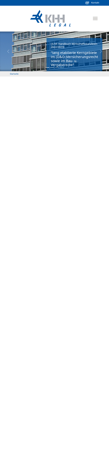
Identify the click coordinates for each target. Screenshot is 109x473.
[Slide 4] (62, 67)
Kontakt (95, 2)
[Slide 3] (57, 67)
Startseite (14, 73)
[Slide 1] (47, 67)
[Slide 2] (52, 67)
